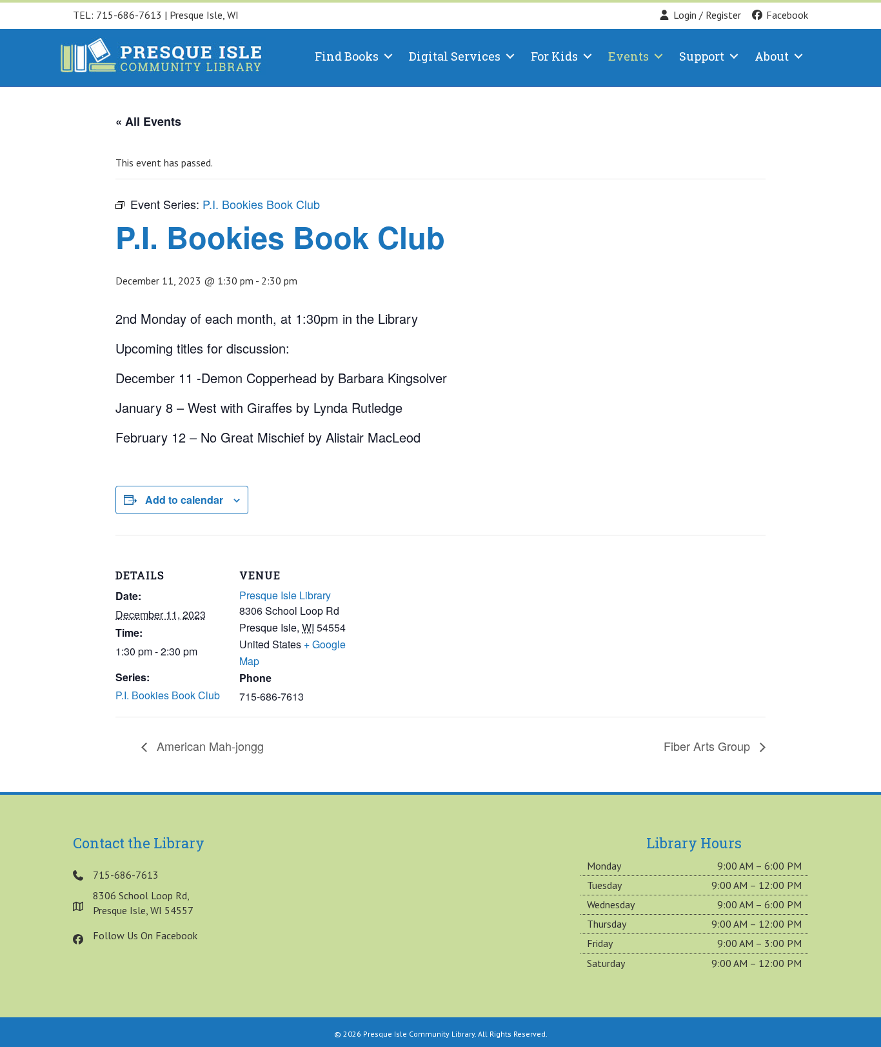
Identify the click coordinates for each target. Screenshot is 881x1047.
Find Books (347, 56)
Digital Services (454, 56)
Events (628, 56)
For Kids (554, 56)
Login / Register (707, 14)
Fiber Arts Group (708, 745)
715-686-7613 (129, 14)
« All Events (148, 121)
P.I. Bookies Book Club (167, 695)
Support (701, 56)
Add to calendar (184, 499)
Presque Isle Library (285, 595)
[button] (388, 56)
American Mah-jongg (208, 745)
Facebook (786, 14)
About (772, 56)
